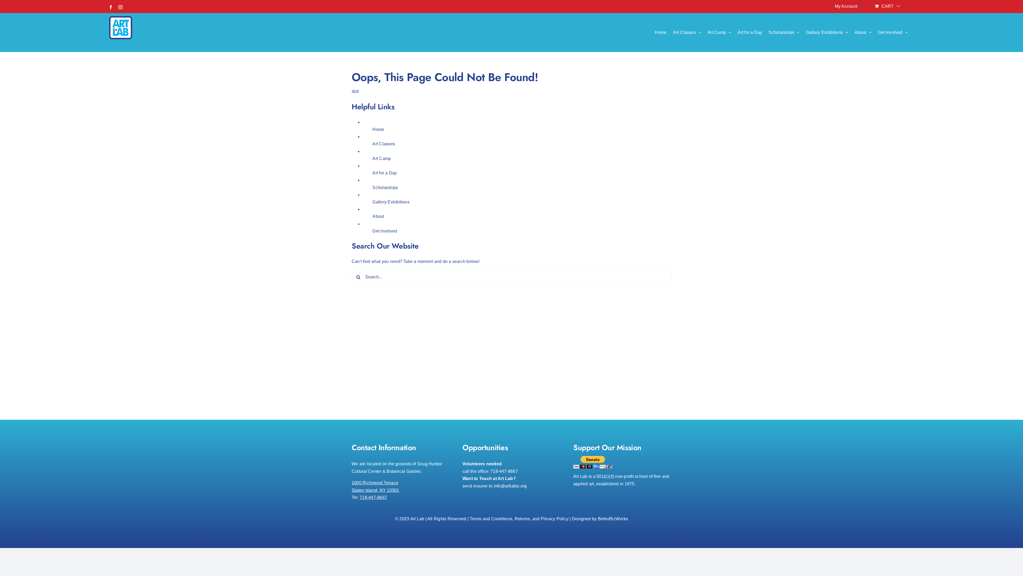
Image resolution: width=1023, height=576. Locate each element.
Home (378, 129)
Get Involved (384, 231)
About (378, 216)
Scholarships (385, 187)
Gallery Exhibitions (390, 202)
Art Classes (383, 144)
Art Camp (381, 158)
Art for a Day (384, 173)
